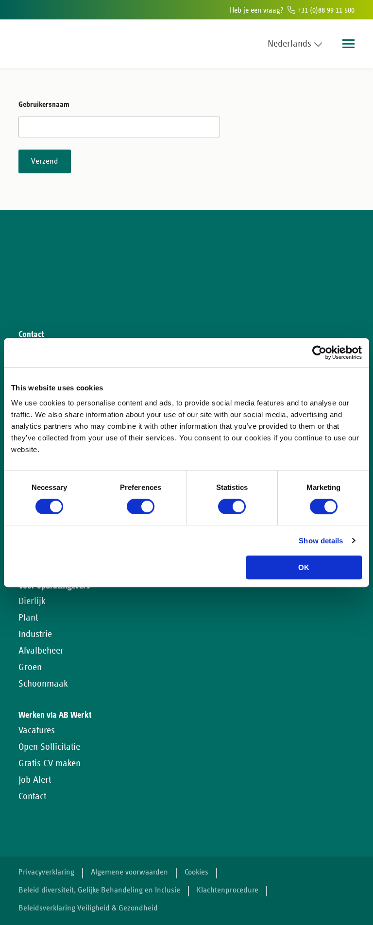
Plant (28, 617)
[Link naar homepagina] (36, 43)
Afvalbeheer (41, 651)
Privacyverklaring (46, 872)
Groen (30, 667)
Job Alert (34, 780)
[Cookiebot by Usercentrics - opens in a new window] (319, 352)
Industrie (35, 634)
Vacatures (36, 730)
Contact (32, 796)
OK (303, 567)
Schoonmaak (43, 684)
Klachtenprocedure (227, 890)
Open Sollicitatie (49, 747)
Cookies (196, 872)
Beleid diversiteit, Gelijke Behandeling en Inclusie (99, 890)
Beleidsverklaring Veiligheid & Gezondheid (88, 908)
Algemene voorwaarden (129, 872)
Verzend (44, 161)
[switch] (140, 506)
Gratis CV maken (49, 763)
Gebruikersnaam (43, 104)
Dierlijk (32, 601)
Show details (321, 541)
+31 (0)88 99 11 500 (325, 10)
